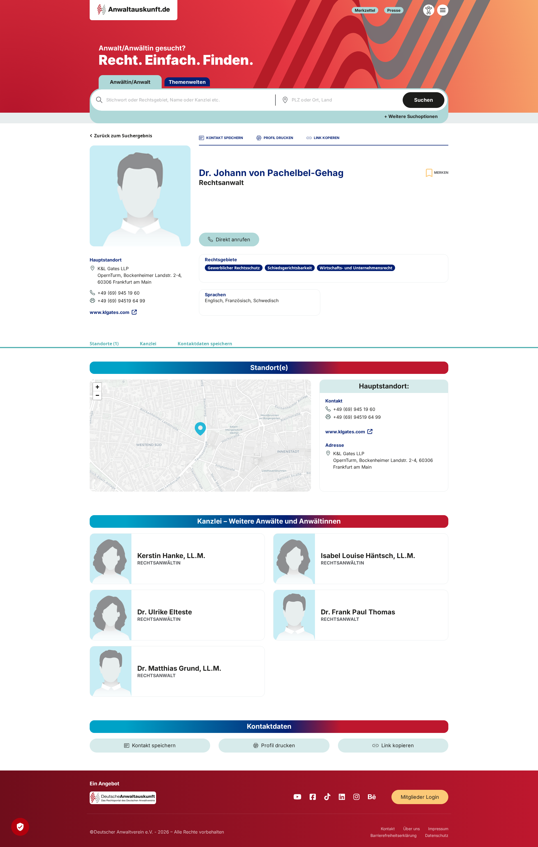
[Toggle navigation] (442, 10)
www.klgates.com (109, 312)
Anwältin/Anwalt (130, 82)
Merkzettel (365, 10)
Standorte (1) (104, 344)
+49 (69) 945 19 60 (119, 293)
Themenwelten (187, 82)
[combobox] (182, 100)
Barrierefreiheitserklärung (393, 835)
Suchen (423, 100)
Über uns (411, 828)
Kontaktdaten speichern (205, 344)
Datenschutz (436, 835)
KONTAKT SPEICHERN (224, 138)
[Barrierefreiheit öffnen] (428, 10)
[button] (200, 429)
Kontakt (388, 828)
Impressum (438, 828)
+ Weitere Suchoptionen (411, 116)
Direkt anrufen (233, 239)
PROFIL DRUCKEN (278, 138)
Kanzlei (148, 344)
